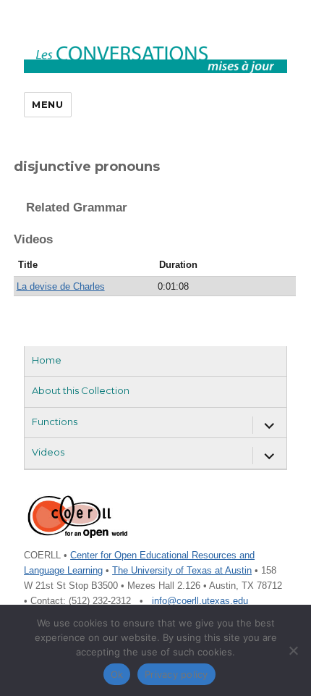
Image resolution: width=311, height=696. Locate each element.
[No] (293, 650)
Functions (54, 421)
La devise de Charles (61, 286)
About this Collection (80, 390)
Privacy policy (176, 674)
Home (46, 360)
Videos (48, 452)
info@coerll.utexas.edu (200, 600)
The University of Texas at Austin (182, 570)
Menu (47, 104)
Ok (117, 674)
